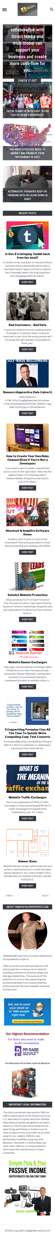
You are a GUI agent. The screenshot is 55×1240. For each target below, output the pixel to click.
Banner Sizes (27, 861)
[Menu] (4, 10)
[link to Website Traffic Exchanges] (27, 779)
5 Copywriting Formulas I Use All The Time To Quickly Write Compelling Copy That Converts (27, 733)
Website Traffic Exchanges (27, 797)
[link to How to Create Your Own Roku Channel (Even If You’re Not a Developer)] (27, 438)
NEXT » (46, 895)
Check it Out (27, 80)
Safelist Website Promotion (28, 595)
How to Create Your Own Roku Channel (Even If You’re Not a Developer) (27, 460)
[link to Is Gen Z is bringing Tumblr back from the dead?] (27, 235)
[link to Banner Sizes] (27, 843)
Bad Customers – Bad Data (27, 325)
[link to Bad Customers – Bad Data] (27, 306)
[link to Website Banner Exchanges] (27, 644)
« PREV (9, 895)
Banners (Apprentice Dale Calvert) (27, 392)
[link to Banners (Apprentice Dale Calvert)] (27, 374)
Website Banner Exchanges (27, 662)
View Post (27, 282)
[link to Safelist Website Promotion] (27, 576)
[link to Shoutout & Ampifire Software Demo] (27, 512)
